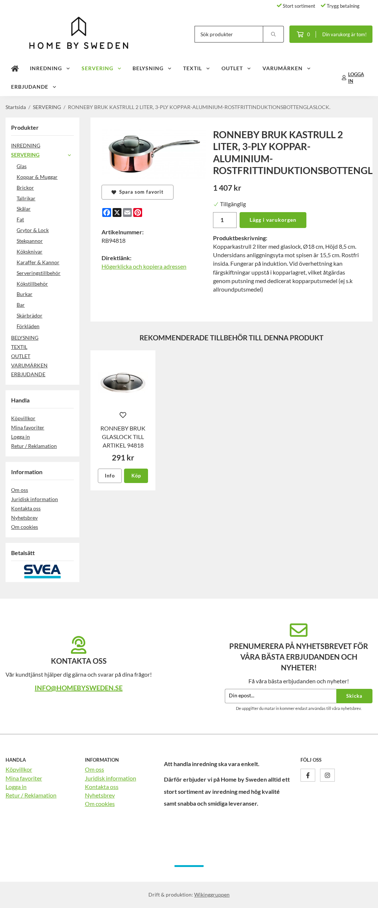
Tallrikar (26, 198)
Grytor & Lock (33, 230)
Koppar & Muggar (37, 177)
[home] (15, 68)
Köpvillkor (23, 418)
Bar (21, 305)
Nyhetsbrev (24, 517)
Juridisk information (34, 499)
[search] (273, 34)
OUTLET (232, 68)
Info (110, 476)
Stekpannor (30, 241)
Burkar (24, 294)
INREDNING (46, 68)
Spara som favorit (140, 192)
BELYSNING (148, 68)
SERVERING (97, 68)
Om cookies (24, 527)
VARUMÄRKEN (282, 68)
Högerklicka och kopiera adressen (144, 266)
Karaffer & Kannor (38, 262)
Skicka (354, 696)
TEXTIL (192, 68)
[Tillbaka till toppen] (362, 897)
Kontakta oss (26, 508)
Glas (22, 166)
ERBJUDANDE (29, 87)
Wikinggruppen (212, 894)
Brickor (25, 187)
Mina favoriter (27, 427)
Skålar (24, 208)
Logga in (20, 436)
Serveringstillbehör (39, 273)
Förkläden (28, 326)
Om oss (19, 490)
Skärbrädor (29, 315)
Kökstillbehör (32, 283)
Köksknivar (29, 251)
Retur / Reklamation (34, 446)
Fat (20, 219)
